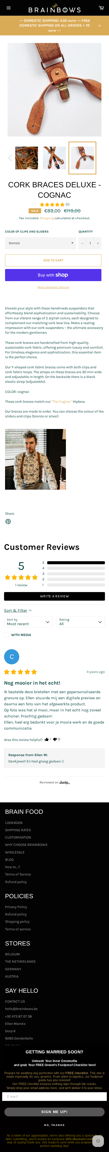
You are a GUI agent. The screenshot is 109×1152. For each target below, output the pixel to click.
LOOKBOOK (14, 823)
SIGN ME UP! (54, 1112)
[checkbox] (28, 635)
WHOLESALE (15, 852)
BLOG (9, 859)
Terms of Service (18, 874)
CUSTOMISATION (18, 837)
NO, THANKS (54, 1124)
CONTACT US (15, 1001)
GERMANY (13, 969)
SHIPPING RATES (18, 830)
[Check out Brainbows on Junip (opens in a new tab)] (64, 782)
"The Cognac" (61, 401)
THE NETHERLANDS (20, 961)
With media (21, 635)
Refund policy (16, 882)
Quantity (86, 231)
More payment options (53, 287)
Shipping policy (17, 921)
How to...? (12, 867)
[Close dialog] (104, 1050)
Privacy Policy (16, 907)
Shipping (47, 218)
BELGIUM (12, 954)
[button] (54, 204)
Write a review (54, 596)
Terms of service (18, 929)
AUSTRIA (12, 976)
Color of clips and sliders (27, 231)
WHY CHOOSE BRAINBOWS (26, 845)
